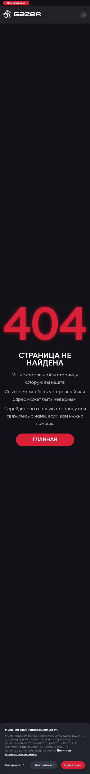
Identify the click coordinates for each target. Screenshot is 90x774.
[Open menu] (83, 14)
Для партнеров (16, 3)
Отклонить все (43, 765)
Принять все (73, 765)
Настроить (13, 765)
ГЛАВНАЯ (45, 439)
